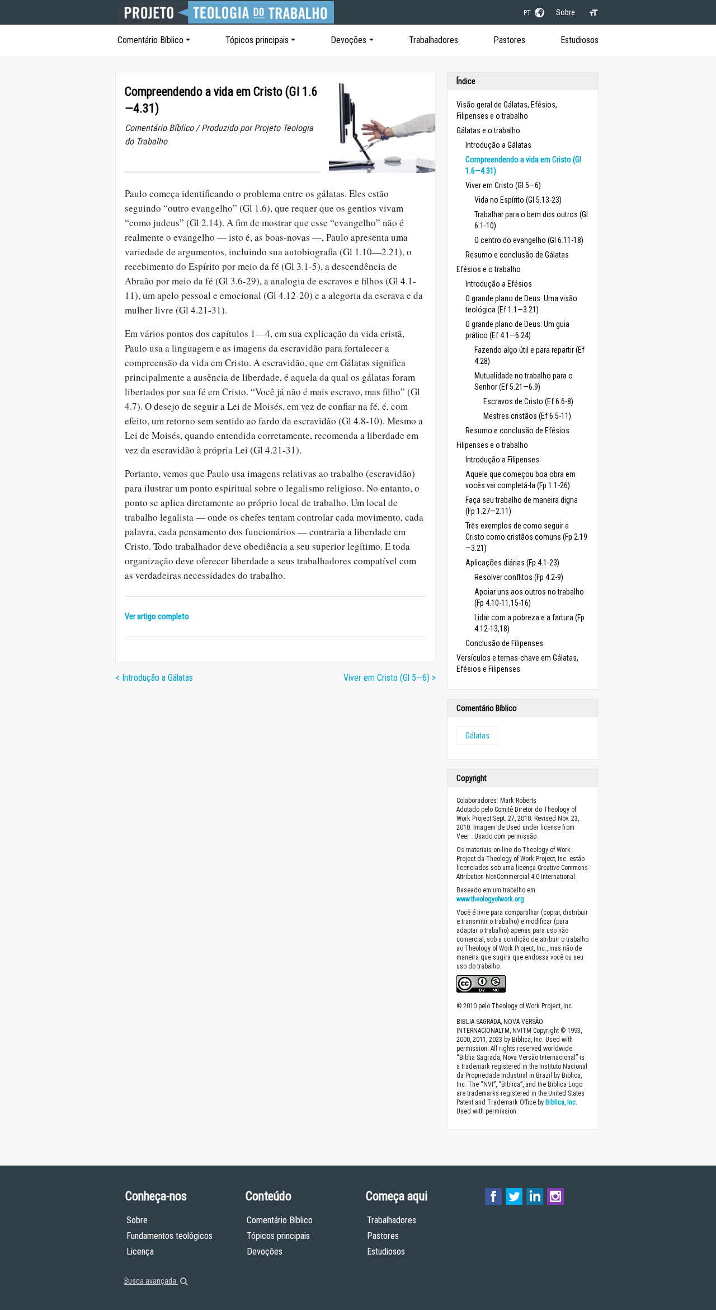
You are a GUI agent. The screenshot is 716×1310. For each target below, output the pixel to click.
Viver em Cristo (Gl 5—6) (503, 185)
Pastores (509, 40)
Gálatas (477, 735)
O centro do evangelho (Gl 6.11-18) (528, 240)
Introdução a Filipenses (502, 459)
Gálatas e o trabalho (488, 130)
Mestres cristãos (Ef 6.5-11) (527, 415)
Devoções (348, 40)
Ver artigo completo (157, 616)
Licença (140, 1251)
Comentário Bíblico (150, 40)
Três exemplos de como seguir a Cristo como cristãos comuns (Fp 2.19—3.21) (526, 537)
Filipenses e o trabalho (492, 445)
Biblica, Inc (560, 1102)
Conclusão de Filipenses (504, 643)
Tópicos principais (257, 40)
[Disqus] (275, 834)
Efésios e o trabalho (488, 269)
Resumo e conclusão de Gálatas (517, 254)
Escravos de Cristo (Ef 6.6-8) (528, 401)
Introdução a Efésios (498, 283)
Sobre (565, 12)
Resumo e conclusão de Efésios (517, 430)
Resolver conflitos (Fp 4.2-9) (518, 577)
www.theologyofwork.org (490, 899)
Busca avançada (151, 1280)
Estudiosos (579, 40)
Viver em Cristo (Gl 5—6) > (389, 677)
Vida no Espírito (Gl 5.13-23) (518, 199)
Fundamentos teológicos (169, 1236)
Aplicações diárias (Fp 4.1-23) (512, 562)
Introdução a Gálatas (498, 145)
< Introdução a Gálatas (154, 677)
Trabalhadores (433, 40)
